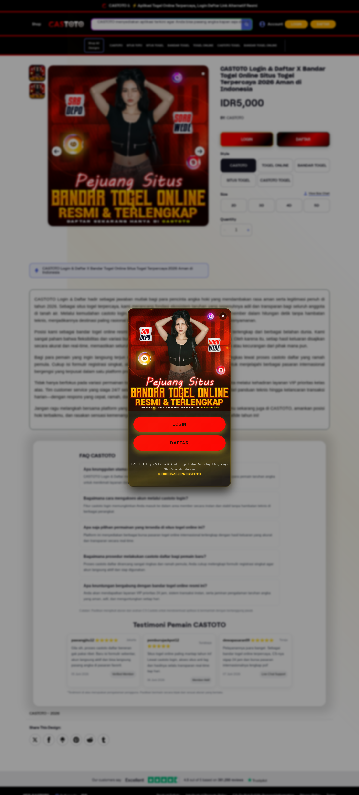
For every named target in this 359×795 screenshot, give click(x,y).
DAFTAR (179, 443)
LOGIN (179, 424)
